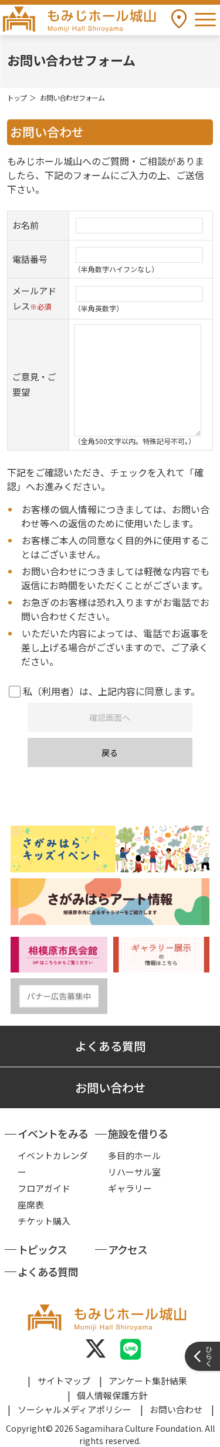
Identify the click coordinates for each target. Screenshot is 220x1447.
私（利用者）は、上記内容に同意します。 (110, 691)
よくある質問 (110, 1045)
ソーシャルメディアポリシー (74, 1409)
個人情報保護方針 (112, 1395)
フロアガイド (44, 1188)
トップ (16, 97)
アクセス (127, 1249)
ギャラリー (130, 1188)
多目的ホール (134, 1155)
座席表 (31, 1204)
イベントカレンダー (53, 1163)
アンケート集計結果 (148, 1380)
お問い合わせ (110, 1087)
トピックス (42, 1249)
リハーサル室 (134, 1172)
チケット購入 (44, 1221)
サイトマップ (64, 1380)
